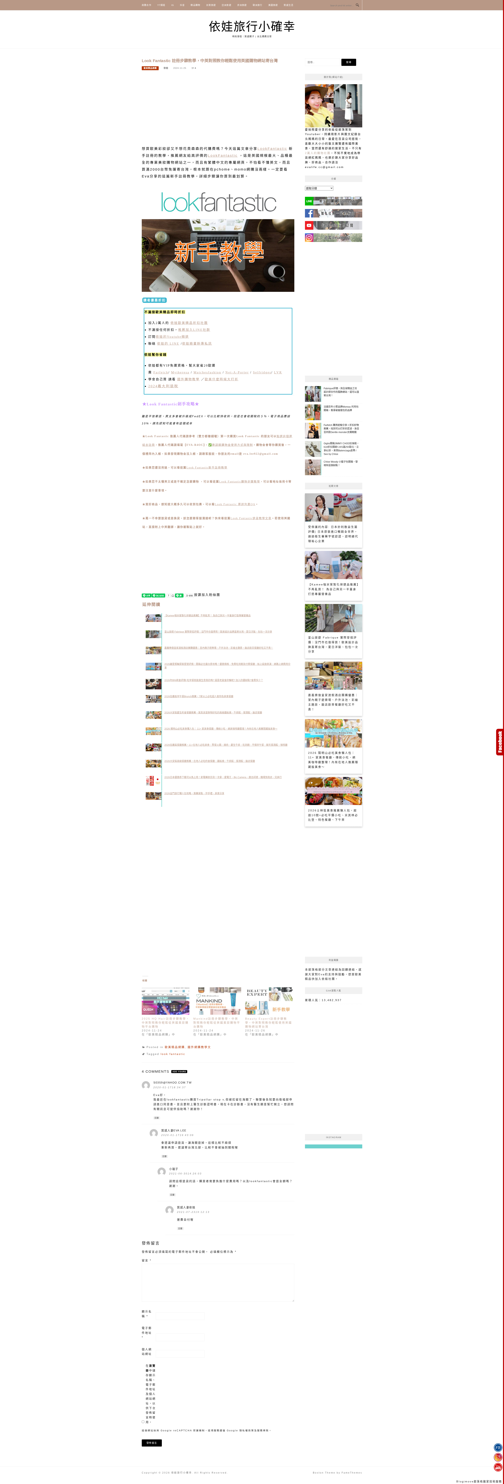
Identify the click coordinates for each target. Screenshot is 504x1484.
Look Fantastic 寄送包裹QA (235, 504)
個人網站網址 (147, 1352)
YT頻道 (161, 5)
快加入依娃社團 (323, 978)
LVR (278, 372)
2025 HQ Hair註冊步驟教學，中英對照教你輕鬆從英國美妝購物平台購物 (165, 1022)
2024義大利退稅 (163, 386)
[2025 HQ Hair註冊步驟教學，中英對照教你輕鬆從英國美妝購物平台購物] (165, 1001)
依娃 (166, 68)
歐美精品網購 (150, 68)
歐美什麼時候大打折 (221, 379)
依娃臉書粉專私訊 (197, 343)
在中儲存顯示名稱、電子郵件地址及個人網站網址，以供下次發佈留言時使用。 (151, 1394)
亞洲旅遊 (226, 5)
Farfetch (160, 372)
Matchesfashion (207, 372)
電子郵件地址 (147, 1332)
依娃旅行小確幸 (252, 26)
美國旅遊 (273, 5)
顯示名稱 (147, 1314)
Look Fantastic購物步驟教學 (239, 481)
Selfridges (262, 372)
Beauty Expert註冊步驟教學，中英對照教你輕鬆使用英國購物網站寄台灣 (268, 1022)
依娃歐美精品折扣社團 (189, 323)
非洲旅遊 (242, 5)
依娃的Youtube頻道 (172, 336)
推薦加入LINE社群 (194, 329)
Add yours (179, 1072)
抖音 (182, 5)
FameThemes (352, 1472)
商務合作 (146, 5)
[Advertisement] (218, 104)
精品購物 (195, 5)
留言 (146, 1260)
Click (500, 742)
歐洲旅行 (257, 5)
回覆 (157, 1118)
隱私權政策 (246, 1430)
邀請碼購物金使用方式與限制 (232, 444)
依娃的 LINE (168, 343)
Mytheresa (180, 372)
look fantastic (173, 1054)
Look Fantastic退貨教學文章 (251, 518)
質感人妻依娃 (186, 1207)
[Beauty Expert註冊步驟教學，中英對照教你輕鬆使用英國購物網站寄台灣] (269, 1001)
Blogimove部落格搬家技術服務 (479, 1481)
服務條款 (263, 1430)
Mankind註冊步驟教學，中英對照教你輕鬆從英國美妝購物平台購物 (216, 1022)
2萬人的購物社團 (318, 153)
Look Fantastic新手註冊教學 (206, 467)
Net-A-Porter (237, 372)
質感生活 (288, 5)
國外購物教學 (188, 379)
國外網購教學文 (199, 1047)
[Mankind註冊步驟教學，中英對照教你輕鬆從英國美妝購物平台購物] (217, 1001)
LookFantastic (272, 149)
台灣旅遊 (211, 5)
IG (172, 5)
